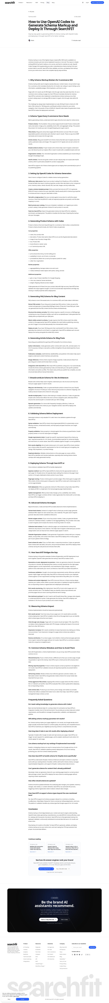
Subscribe (92, 947)
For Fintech (50, 954)
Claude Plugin (39, 963)
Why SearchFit (63, 947)
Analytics (25, 952)
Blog (48, 2)
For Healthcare (51, 956)
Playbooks (38, 947)
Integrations (26, 961)
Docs (37, 956)
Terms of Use (63, 961)
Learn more (16, 996)
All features (62, 949)
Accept (22, 999)
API (36, 959)
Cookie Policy (63, 966)
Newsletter (62, 959)
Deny (9, 999)
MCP (37, 2)
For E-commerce (52, 952)
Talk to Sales (64, 919)
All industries (51, 959)
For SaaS (50, 949)
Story (53, 2)
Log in (87, 2)
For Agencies (51, 947)
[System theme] (86, 954)
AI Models (38, 949)
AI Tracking (26, 947)
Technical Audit (27, 956)
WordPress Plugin (40, 966)
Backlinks (25, 954)
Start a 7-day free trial (97, 2)
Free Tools (38, 952)
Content (25, 949)
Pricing (42, 2)
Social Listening (27, 959)
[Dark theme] (89, 954)
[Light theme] (88, 954)
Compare (38, 954)
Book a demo (63, 954)
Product (21, 2)
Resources (29, 2)
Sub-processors (63, 968)
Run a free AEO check (61, 869)
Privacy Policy (63, 963)
